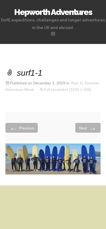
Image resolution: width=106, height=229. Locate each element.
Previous (21, 127)
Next (88, 127)
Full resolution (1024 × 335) (67, 89)
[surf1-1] (53, 158)
